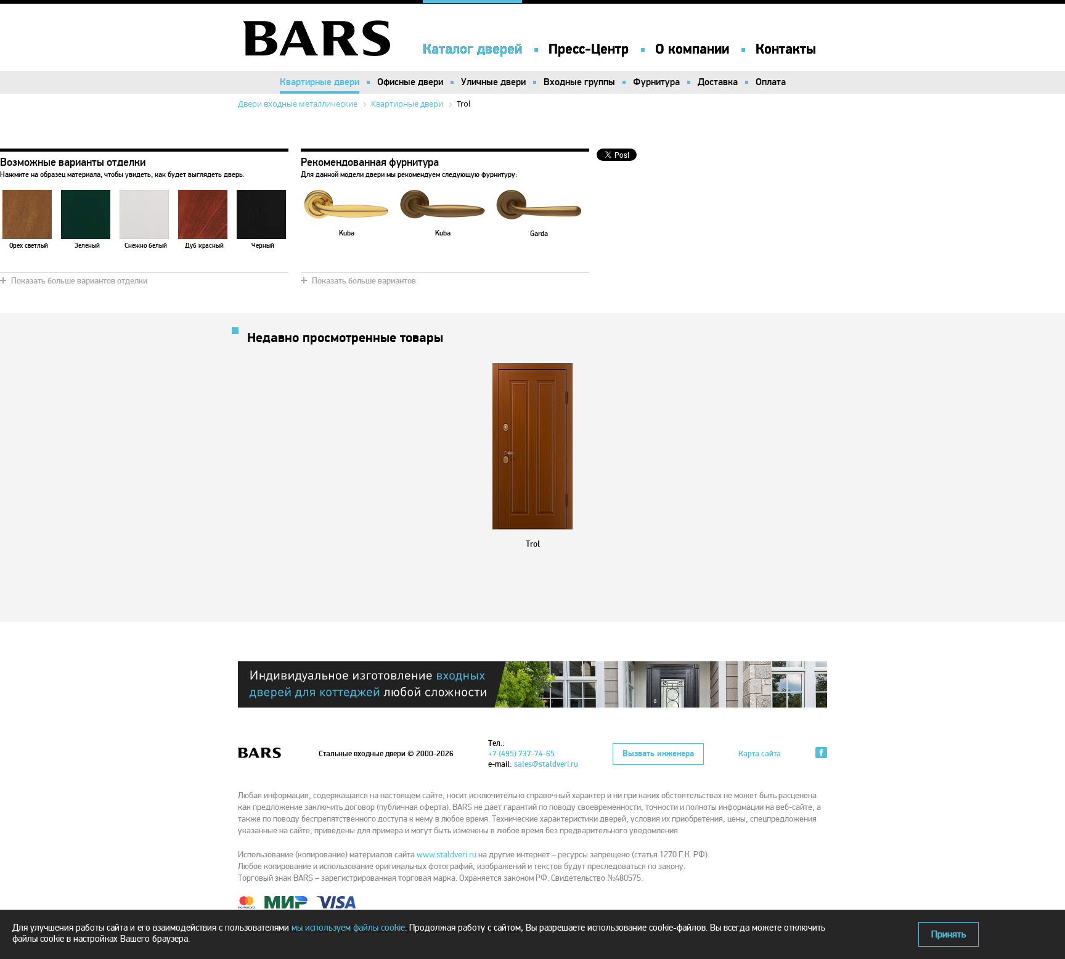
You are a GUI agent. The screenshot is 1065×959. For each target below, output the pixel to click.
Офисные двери (410, 82)
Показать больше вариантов (364, 280)
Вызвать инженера (658, 753)
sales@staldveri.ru (546, 764)
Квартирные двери (319, 82)
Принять (948, 934)
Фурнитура (656, 82)
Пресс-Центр (589, 49)
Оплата (771, 82)
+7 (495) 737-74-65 (521, 754)
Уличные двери (493, 82)
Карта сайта (759, 754)
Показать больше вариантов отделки (79, 280)
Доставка (718, 82)
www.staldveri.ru (446, 854)
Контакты (786, 49)
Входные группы (579, 82)
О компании (692, 49)
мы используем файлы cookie (348, 927)
